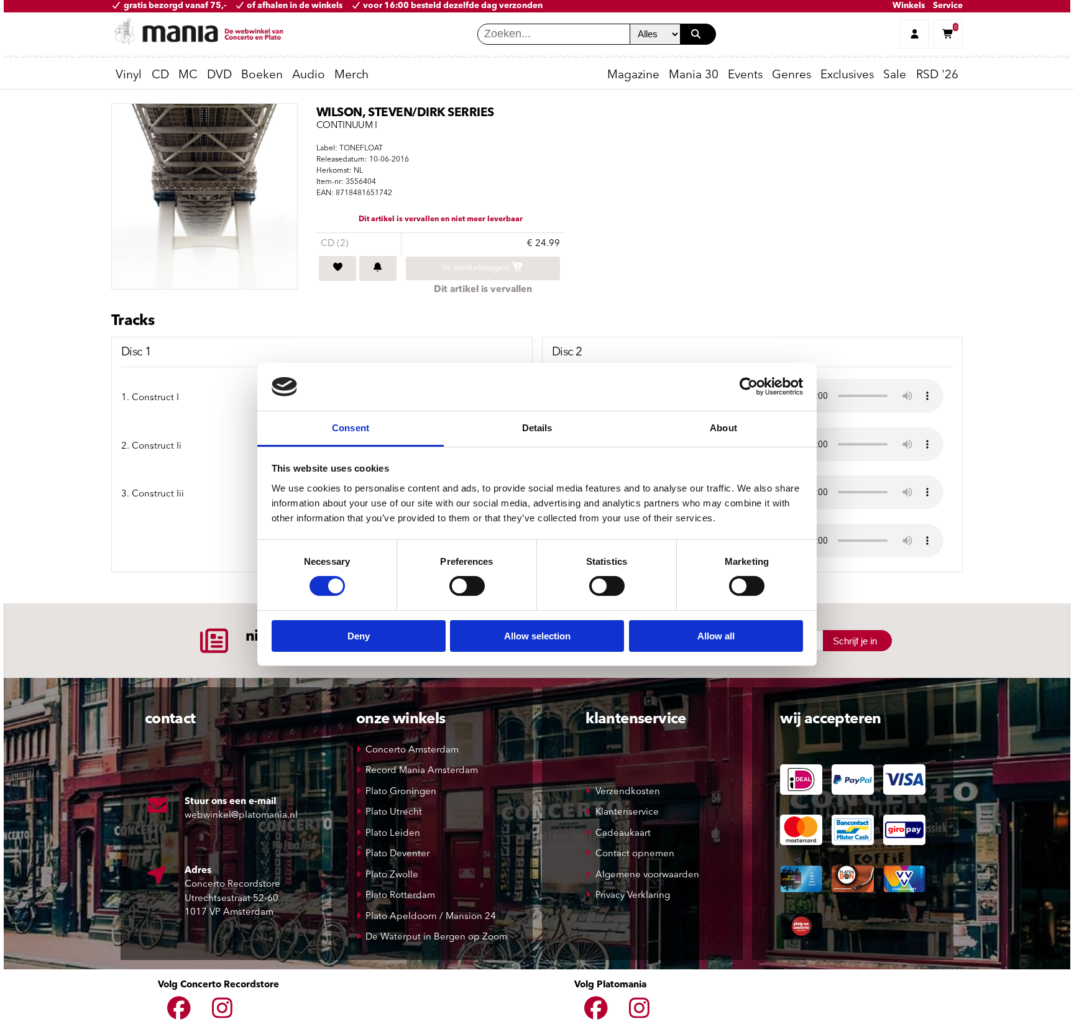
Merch (351, 75)
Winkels (909, 6)
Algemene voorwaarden (647, 875)
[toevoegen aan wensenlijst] (337, 268)
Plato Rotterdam (400, 895)
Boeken (262, 75)
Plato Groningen (400, 792)
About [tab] (723, 428)
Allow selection (537, 636)
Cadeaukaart (623, 833)
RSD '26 (937, 75)
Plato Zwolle (391, 875)
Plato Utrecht (393, 812)
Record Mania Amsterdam (421, 770)
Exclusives (847, 75)
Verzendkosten (627, 792)
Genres (791, 75)
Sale (894, 75)
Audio (308, 75)
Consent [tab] (350, 428)
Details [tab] (537, 428)
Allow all (716, 636)
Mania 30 (693, 75)
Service (948, 6)
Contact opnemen (634, 854)
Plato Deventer (397, 854)
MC (188, 75)
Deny (358, 636)
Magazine (633, 75)
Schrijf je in (855, 641)
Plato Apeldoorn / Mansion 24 (430, 917)
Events (745, 75)
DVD (219, 75)
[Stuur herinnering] (378, 268)
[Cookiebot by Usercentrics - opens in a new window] (748, 386)
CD (160, 75)
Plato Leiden (392, 833)
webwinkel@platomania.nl (241, 815)
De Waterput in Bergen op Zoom (436, 937)
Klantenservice (627, 812)
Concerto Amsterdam (412, 750)
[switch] (467, 586)
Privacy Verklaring (632, 895)
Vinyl (129, 75)
